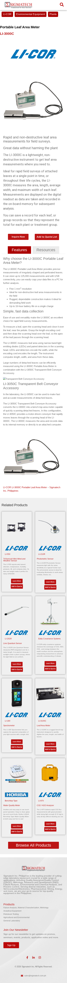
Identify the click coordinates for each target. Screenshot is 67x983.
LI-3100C (42, 721)
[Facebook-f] (27, 957)
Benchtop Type (11, 801)
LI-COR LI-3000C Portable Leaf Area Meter (25, 487)
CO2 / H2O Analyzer (45, 805)
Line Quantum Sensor (12, 643)
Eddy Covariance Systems (49, 639)
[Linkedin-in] (33, 957)
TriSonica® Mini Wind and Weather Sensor (14, 560)
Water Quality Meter (11, 805)
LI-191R (8, 639)
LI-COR (7, 14)
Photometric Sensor (45, 559)
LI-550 (7, 554)
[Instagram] (39, 957)
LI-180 (7, 721)
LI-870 (41, 801)
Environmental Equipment (30, 14)
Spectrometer (9, 725)
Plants (53, 14)
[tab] (19, 250)
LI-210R (41, 554)
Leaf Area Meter (43, 725)
